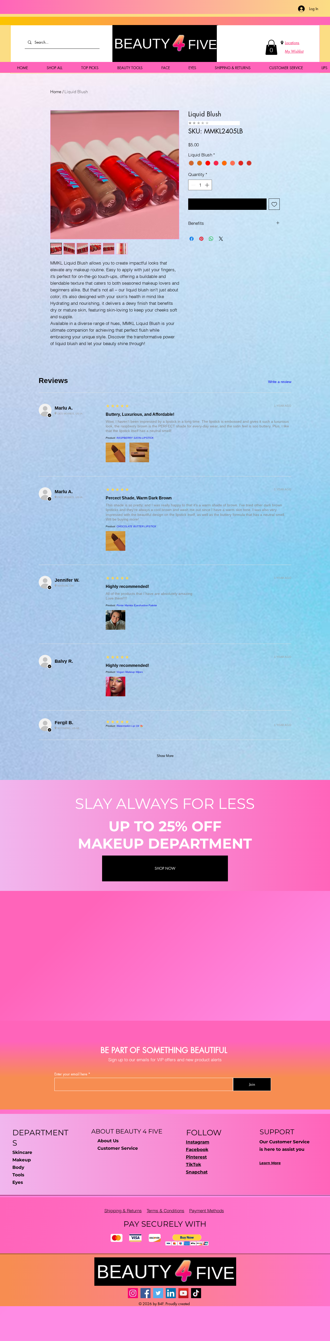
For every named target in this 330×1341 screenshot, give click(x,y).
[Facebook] (146, 1293)
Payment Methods (206, 1210)
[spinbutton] (200, 185)
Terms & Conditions (165, 1210)
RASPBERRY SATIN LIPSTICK (135, 437)
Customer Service (117, 1148)
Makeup (21, 1159)
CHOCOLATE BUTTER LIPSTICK (136, 526)
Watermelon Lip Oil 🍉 (130, 725)
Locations (292, 42)
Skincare (22, 1152)
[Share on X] (221, 239)
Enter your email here (70, 1074)
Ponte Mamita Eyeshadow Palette (137, 605)
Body (18, 1167)
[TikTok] (196, 1293)
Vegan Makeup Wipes (130, 671)
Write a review (279, 382)
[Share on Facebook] (191, 239)
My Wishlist (294, 51)
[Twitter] (158, 1293)
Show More (165, 756)
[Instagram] (133, 1293)
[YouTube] (183, 1293)
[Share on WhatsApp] (211, 239)
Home (55, 91)
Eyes (17, 1182)
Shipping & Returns (123, 1210)
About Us (108, 1140)
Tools (18, 1174)
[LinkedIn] (171, 1293)
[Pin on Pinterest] (201, 239)
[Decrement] (193, 185)
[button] (271, 47)
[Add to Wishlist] (274, 204)
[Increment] (207, 185)
